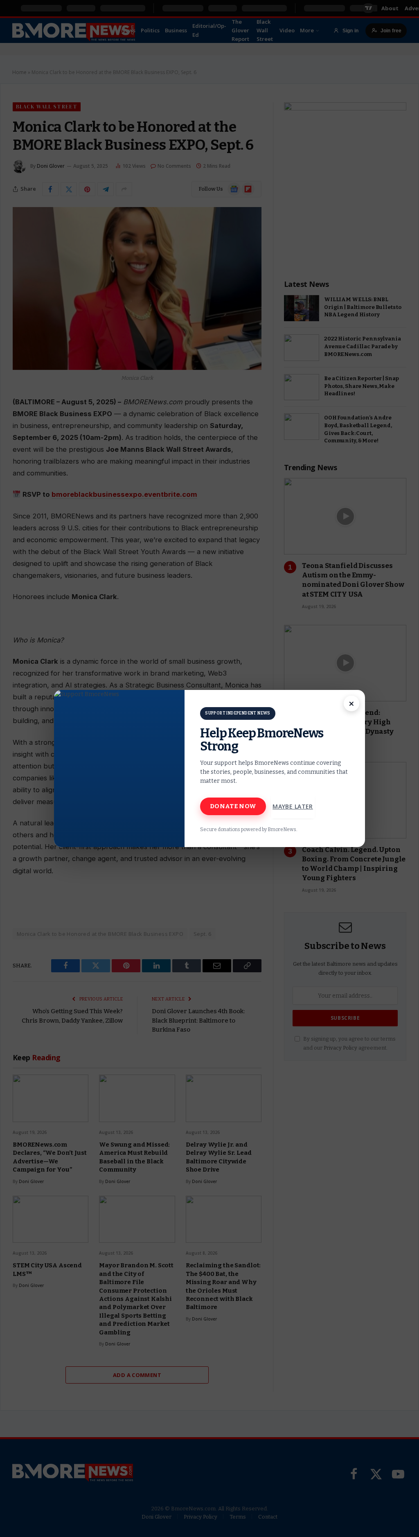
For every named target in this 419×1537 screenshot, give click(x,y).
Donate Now (233, 806)
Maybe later (293, 806)
